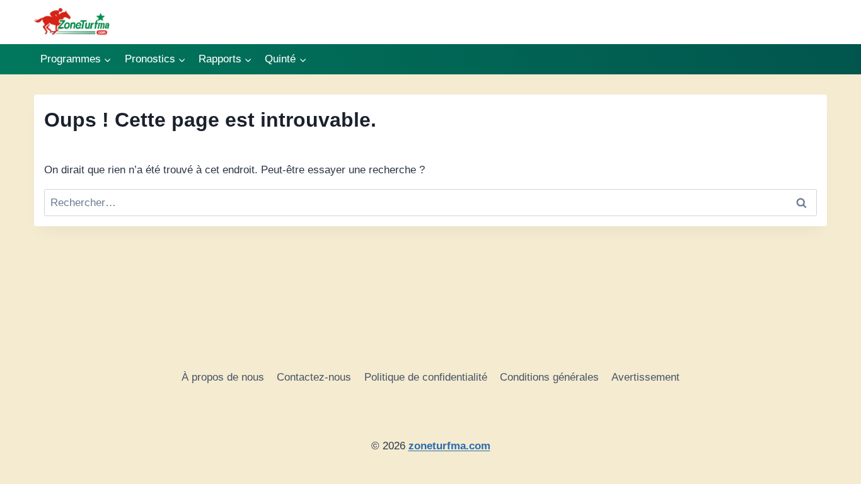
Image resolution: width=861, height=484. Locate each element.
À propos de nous (223, 377)
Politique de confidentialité (425, 377)
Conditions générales (549, 377)
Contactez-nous (314, 377)
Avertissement (645, 377)
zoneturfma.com (449, 446)
